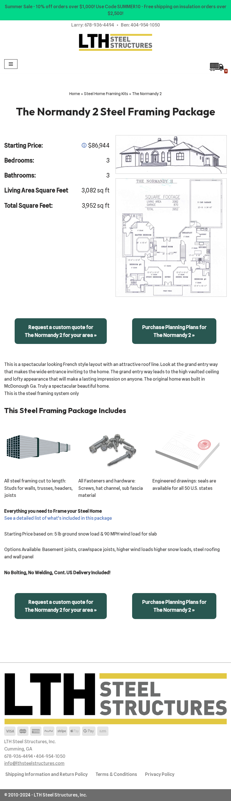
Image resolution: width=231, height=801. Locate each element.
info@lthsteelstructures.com (34, 763)
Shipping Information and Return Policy (46, 774)
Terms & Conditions (116, 774)
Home (74, 93)
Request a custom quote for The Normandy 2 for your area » (61, 331)
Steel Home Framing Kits (106, 93)
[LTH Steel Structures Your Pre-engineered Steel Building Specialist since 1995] (115, 42)
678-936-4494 (99, 25)
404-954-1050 (145, 25)
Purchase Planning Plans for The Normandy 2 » (174, 331)
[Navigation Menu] (10, 64)
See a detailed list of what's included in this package (58, 518)
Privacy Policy (159, 774)
